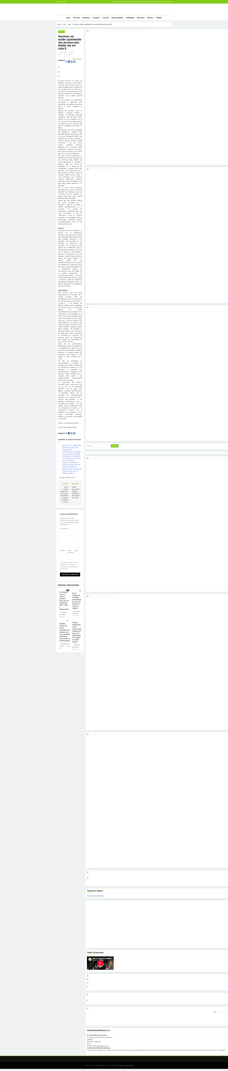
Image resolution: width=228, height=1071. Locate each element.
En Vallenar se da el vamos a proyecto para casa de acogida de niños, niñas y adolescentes (64, 600)
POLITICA (150, 18)
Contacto (169, 1)
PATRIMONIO (130, 18)
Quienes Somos (153, 1)
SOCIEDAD (96, 18)
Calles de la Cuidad (134, 1)
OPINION (159, 18)
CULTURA (105, 18)
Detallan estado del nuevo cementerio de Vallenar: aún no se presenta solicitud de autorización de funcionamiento (64, 632)
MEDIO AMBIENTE (117, 18)
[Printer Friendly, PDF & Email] (77, 59)
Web (76, 550)
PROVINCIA (86, 18)
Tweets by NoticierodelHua (95, 896)
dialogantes (145, 1)
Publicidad (162, 1)
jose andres (63, 52)
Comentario (64, 528)
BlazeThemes (130, 1065)
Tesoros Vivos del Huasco (121, 1)
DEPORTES (140, 18)
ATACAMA (76, 18)
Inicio (68, 18)
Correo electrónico (70, 553)
